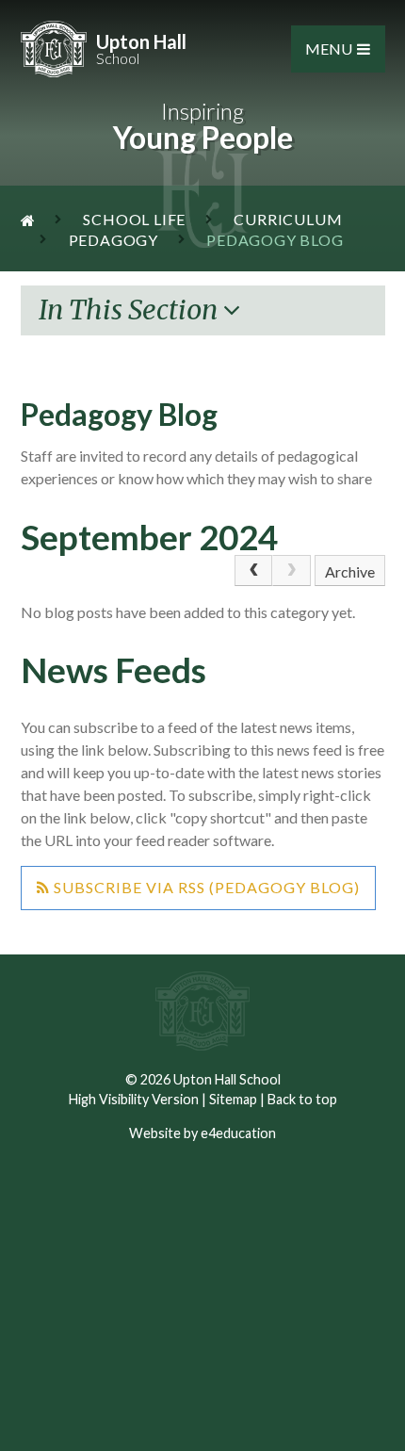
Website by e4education (202, 1133)
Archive (350, 571)
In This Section (131, 310)
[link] (291, 571)
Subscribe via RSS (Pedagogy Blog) (205, 887)
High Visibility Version (134, 1099)
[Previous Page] (253, 571)
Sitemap (233, 1099)
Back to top (302, 1099)
